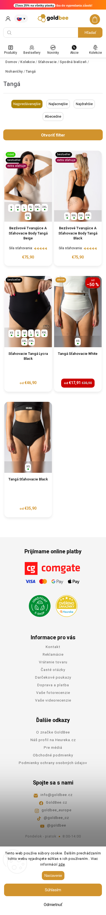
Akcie (74, 53)
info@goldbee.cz (56, 794)
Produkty (10, 53)
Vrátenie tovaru (53, 662)
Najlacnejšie (58, 104)
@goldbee (56, 825)
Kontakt (53, 646)
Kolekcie (95, 53)
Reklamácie (53, 654)
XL (30, 206)
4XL (28, 215)
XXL (37, 206)
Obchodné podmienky (53, 755)
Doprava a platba (53, 685)
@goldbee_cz (56, 817)
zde (61, 864)
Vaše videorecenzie (53, 700)
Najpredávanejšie (26, 104)
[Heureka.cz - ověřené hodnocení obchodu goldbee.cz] (64, 604)
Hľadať (90, 32)
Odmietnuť (53, 904)
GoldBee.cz (56, 802)
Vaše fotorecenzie (53, 692)
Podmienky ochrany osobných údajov (53, 762)
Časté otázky (53, 669)
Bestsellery (31, 53)
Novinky (53, 53)
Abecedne (53, 116)
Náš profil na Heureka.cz (53, 740)
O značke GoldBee (53, 732)
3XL (44, 206)
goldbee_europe (56, 810)
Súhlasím (53, 889)
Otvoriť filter (53, 135)
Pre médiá (53, 747)
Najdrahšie (84, 104)
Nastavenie (53, 876)
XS (11, 332)
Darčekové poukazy (53, 677)
